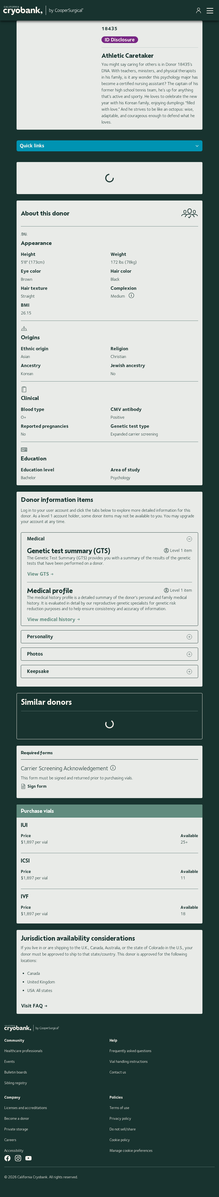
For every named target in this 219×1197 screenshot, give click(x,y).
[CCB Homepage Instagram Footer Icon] (18, 1158)
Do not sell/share (123, 1129)
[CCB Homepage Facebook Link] (7, 1158)
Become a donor (16, 1118)
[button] (109, 538)
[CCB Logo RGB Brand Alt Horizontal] (43, 10)
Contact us (118, 1072)
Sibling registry (15, 1083)
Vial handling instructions (129, 1061)
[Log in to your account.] (199, 10)
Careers (10, 1140)
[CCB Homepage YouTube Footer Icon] (28, 1158)
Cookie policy (120, 1140)
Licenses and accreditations (25, 1108)
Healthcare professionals (23, 1051)
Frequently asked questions (130, 1051)
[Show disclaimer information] (131, 296)
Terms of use (119, 1108)
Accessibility (14, 1150)
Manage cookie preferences (131, 1150)
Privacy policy (120, 1118)
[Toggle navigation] (210, 10)
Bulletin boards (15, 1072)
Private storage (16, 1129)
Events (9, 1061)
